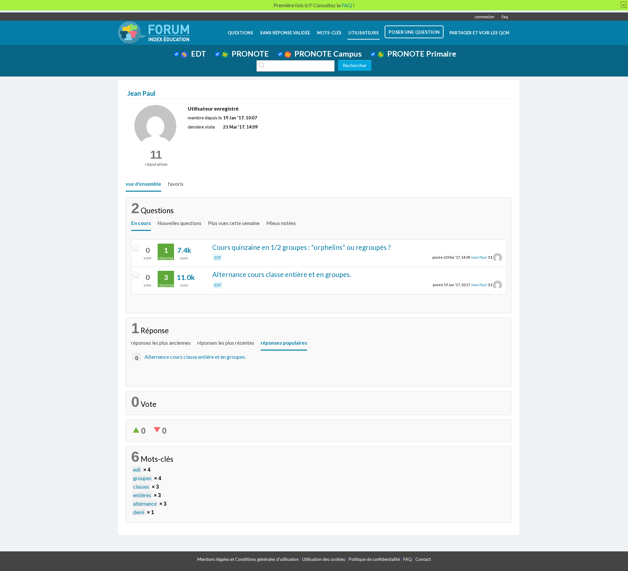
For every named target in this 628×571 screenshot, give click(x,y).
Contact (423, 559)
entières (142, 495)
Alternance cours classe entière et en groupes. (281, 274)
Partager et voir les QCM (479, 32)
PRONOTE (248, 53)
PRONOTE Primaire (420, 53)
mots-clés (329, 32)
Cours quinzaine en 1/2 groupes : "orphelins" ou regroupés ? (301, 247)
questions (240, 32)
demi (138, 512)
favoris (175, 184)
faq (505, 16)
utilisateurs (363, 32)
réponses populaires (284, 343)
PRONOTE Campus (326, 53)
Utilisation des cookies (323, 559)
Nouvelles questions (179, 223)
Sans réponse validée (285, 32)
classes (141, 486)
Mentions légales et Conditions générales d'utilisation (248, 559)
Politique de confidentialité (374, 559)
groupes (142, 478)
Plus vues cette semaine (234, 223)
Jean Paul (479, 257)
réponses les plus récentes (225, 343)
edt (137, 469)
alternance (145, 503)
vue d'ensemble (143, 184)
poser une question (414, 32)
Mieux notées (281, 223)
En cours (141, 223)
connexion (484, 16)
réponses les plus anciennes (161, 343)
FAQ (407, 559)
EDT (197, 53)
